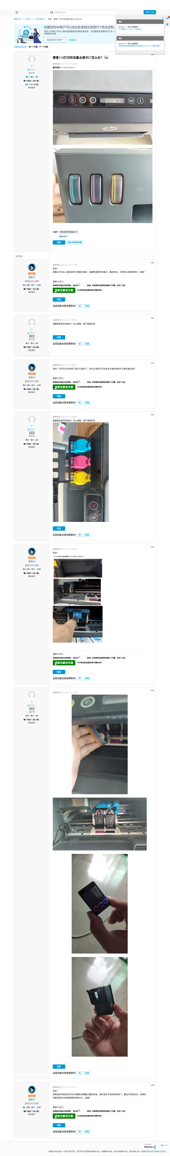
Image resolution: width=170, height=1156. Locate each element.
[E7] (32, 59)
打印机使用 (39, 19)
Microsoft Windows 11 (68, 232)
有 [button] (80, 306)
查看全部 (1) (63, 236)
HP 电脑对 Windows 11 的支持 (129, 29)
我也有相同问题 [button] (75, 242)
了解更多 (72, 40)
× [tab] (163, 17)
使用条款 (153, 1151)
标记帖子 (31, 87)
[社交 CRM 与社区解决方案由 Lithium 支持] (150, 1146)
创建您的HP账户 (55, 40)
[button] (152, 55)
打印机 (28, 19)
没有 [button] (87, 306)
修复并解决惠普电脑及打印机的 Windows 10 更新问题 (138, 46)
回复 (59, 242)
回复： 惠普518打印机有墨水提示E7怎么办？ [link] (65, 19)
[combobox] (82, 12)
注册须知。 (163, 1151)
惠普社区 (17, 19)
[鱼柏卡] (32, 267)
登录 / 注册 (150, 12)
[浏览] (16, 12)
